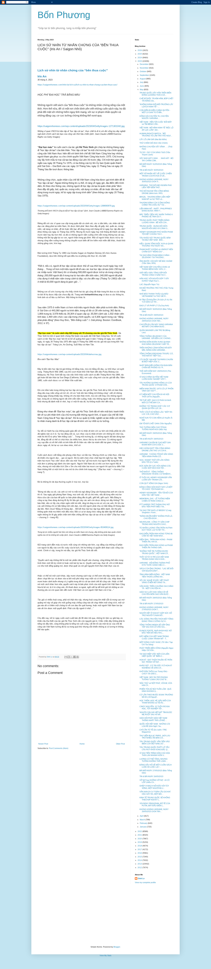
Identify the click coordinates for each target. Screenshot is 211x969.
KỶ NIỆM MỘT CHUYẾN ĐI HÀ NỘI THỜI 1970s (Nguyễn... (154, 395)
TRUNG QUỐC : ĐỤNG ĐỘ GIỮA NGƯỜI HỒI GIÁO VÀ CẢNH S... (154, 227)
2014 (140, 860)
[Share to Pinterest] (77, 656)
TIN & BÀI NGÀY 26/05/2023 (151, 776)
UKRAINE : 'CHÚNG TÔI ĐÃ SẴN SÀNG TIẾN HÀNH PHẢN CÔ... (156, 455)
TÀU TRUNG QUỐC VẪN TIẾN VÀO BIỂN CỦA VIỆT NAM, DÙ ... (154, 742)
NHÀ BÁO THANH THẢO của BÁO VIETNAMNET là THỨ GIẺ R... (153, 295)
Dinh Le (50, 657)
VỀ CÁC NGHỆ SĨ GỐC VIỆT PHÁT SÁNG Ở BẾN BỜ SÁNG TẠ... (154, 581)
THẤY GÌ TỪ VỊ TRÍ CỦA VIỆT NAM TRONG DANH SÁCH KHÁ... (154, 558)
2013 (140, 864)
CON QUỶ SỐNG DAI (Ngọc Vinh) (153, 483)
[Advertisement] (105, 914)
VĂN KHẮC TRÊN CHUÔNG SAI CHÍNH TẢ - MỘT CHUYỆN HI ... (156, 587)
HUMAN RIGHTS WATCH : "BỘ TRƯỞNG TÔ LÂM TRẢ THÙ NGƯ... (155, 134)
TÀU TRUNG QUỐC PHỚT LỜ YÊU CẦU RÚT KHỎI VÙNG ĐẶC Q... (154, 748)
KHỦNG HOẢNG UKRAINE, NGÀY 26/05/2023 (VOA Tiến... (154, 810)
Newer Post (43, 744)
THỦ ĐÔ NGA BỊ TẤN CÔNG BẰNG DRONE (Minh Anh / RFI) (154, 192)
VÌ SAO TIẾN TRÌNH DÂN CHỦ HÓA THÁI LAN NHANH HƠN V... (154, 754)
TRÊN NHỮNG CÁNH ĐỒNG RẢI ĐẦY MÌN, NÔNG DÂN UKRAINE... (155, 349)
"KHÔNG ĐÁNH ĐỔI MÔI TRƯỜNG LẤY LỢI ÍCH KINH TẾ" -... (156, 105)
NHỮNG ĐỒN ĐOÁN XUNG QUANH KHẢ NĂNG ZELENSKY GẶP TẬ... (154, 343)
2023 (140, 61)
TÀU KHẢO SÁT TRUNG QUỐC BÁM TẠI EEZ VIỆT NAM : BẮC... (155, 239)
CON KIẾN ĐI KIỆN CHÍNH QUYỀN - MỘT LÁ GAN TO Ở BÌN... (154, 111)
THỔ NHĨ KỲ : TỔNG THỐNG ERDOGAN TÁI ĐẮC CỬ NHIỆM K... (155, 473)
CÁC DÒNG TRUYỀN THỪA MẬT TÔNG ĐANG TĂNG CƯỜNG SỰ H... (156, 620)
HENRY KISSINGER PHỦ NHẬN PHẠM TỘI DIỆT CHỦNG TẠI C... (156, 233)
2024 (140, 58)
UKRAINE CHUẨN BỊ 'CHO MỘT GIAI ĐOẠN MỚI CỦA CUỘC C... (155, 443)
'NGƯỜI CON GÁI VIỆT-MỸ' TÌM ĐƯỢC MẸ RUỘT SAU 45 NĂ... (155, 713)
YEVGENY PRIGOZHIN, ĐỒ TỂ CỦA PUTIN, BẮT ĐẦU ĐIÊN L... (154, 804)
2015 (140, 857)
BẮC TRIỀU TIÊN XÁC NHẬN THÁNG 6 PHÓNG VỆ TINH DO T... (156, 215)
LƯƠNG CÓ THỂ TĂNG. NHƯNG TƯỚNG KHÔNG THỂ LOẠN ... (153, 760)
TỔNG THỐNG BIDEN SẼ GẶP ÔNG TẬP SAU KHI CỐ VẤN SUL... (154, 626)
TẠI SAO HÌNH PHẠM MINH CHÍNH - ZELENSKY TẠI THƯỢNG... (154, 256)
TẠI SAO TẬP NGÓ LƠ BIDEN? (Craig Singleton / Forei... (155, 511)
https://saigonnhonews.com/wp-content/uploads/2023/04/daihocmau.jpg (69, 354)
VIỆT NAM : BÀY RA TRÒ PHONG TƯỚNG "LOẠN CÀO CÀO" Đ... (153, 678)
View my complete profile (145, 882)
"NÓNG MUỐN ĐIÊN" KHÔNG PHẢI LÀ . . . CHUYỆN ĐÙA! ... (156, 517)
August (143, 79)
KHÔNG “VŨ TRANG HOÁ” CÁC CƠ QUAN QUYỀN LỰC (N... (154, 407)
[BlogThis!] (68, 656)
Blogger (117, 947)
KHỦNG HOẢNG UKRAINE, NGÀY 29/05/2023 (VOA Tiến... (154, 319)
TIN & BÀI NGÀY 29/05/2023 (151, 315)
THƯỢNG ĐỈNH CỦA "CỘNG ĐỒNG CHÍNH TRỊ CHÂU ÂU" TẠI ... (154, 204)
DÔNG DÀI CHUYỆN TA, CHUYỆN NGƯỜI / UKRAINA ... (154, 117)
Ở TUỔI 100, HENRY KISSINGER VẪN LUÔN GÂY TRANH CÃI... (155, 478)
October (143, 71)
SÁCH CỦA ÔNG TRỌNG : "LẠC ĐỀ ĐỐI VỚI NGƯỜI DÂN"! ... (156, 570)
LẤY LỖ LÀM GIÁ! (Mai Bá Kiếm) (153, 139)
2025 (140, 54)
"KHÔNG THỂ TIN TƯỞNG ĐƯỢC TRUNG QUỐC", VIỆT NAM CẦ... (154, 552)
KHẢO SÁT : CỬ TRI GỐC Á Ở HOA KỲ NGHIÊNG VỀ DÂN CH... (155, 666)
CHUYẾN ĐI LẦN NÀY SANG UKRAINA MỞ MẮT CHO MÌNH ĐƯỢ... (156, 325)
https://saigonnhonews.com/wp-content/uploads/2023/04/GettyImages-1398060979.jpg (76, 206)
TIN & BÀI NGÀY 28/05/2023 (151, 439)
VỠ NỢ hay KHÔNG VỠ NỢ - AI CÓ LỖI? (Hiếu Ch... (154, 781)
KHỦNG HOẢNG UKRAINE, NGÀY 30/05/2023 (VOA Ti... (154, 180)
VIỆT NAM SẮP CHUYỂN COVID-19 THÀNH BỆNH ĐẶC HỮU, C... (154, 268)
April (142, 816)
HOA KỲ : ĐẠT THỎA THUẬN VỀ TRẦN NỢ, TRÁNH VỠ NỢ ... (155, 661)
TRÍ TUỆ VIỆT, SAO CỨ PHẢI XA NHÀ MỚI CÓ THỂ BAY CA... (155, 401)
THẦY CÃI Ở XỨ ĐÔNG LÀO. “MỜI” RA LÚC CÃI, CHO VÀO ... (155, 413)
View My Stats (105, 955)
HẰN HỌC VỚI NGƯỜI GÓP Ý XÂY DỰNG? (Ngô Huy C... (154, 279)
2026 (140, 50)
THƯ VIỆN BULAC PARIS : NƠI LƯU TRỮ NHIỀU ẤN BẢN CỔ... (154, 737)
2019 (140, 842)
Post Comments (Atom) (58, 748)
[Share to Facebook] (74, 656)
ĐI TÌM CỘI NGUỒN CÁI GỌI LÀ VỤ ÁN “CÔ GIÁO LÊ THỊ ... (155, 301)
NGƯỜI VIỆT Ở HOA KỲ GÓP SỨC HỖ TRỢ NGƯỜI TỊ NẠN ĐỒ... (155, 614)
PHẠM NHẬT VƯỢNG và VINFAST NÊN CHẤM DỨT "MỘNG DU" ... (156, 250)
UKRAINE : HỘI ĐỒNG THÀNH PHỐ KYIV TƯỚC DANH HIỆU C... (154, 564)
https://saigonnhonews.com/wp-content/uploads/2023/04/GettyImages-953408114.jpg (75, 527)
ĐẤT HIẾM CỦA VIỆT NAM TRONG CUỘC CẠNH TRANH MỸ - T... (154, 637)
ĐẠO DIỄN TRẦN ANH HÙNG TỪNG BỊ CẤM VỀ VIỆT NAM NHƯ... (155, 535)
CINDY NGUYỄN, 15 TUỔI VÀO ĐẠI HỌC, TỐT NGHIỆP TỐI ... (154, 707)
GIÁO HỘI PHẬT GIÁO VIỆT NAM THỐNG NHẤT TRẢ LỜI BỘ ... (153, 719)
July (142, 82)
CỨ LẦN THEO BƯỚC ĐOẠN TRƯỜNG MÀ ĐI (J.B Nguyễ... (156, 696)
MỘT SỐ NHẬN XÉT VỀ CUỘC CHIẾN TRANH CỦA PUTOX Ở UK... (155, 174)
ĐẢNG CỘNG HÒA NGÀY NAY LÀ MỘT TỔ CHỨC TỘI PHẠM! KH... (155, 488)
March (143, 820)
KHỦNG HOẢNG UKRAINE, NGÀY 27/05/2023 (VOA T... (154, 608)
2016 (140, 853)
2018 (140, 846)
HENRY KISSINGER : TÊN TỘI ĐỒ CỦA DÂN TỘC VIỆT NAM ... (156, 494)
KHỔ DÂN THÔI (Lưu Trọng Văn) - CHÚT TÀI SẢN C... (153, 672)
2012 (140, 867)
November (144, 68)
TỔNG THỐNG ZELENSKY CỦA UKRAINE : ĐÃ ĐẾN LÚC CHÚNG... (155, 337)
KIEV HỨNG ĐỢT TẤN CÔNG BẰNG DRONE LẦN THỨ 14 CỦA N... (154, 449)
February (144, 823)
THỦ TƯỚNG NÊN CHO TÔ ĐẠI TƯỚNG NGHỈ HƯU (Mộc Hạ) (153, 428)
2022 (140, 831)
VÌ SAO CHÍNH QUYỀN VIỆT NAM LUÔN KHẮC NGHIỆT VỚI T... (153, 378)
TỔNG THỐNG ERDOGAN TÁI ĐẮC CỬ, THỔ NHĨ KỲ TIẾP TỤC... (156, 355)
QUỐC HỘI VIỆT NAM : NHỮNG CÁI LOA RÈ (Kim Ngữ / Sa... (154, 725)
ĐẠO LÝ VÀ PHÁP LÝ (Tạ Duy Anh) (154, 306)
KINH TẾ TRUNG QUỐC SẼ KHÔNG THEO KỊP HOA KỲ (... (154, 799)
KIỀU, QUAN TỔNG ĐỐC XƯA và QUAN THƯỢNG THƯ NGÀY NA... (156, 245)
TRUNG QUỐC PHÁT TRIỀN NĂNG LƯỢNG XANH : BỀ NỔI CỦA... (154, 221)
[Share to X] (71, 656)
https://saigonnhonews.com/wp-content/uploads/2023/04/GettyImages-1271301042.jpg (81, 126)
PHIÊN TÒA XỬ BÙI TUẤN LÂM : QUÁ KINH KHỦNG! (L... (155, 690)
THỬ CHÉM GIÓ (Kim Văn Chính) (153, 143)
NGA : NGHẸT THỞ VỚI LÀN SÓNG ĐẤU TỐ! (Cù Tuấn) (154, 461)
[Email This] (65, 656)
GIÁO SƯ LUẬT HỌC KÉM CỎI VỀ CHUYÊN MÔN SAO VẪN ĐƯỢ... (154, 593)
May (142, 89)
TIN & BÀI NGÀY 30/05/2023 (151, 170)
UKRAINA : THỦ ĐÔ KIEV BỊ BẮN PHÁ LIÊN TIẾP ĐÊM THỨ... (155, 186)
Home (82, 744)
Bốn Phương (64, 15)
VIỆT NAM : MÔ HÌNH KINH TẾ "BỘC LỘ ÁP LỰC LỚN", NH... (156, 129)
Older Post (120, 744)
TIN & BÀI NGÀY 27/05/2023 (151, 604)
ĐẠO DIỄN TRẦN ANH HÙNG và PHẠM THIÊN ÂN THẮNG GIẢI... (156, 546)
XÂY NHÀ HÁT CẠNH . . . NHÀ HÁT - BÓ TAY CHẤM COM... (156, 159)
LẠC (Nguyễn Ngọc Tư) (149, 284)
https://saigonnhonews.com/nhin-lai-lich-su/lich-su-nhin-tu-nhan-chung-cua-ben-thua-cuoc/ (77, 85)
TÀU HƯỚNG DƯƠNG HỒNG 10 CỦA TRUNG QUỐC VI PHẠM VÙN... (155, 384)
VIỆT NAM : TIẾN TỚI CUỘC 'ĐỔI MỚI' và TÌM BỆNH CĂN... (155, 123)
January (143, 827)
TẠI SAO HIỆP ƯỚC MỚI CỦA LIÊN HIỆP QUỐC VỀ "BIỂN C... (154, 655)
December (144, 64)
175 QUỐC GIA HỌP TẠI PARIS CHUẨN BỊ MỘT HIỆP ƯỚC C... (156, 360)
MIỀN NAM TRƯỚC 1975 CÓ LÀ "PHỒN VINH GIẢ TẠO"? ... (156, 390)
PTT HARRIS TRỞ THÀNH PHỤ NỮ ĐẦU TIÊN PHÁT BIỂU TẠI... (154, 505)
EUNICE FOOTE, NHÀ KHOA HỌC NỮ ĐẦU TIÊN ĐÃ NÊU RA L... (155, 632)
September (145, 75)
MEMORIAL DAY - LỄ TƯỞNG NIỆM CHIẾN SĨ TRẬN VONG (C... (154, 500)
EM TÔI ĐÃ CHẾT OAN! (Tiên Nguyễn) (155, 423)
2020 (140, 839)
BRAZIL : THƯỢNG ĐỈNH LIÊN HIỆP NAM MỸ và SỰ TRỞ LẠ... (154, 198)
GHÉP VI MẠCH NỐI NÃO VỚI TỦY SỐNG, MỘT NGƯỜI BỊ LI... (154, 787)
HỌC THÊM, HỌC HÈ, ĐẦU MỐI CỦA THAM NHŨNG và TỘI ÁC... (155, 702)
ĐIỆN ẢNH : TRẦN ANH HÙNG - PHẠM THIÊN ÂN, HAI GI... (155, 540)
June (142, 86)
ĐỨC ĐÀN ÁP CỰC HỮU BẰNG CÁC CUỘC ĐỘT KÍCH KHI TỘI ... (155, 467)
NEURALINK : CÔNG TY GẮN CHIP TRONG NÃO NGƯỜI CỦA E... (154, 523)
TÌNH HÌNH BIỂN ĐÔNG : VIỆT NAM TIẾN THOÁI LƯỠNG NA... (154, 575)
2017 (140, 849)
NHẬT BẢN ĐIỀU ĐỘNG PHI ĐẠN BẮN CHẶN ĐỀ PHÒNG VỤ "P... (155, 366)
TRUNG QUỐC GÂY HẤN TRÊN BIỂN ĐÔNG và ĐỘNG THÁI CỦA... (155, 94)
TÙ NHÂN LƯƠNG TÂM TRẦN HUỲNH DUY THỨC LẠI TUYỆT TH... (155, 529)
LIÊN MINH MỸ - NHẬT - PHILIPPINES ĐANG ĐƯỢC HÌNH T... (155, 210)
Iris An (42, 76)
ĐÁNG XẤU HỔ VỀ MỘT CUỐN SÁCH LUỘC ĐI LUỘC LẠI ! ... (155, 766)
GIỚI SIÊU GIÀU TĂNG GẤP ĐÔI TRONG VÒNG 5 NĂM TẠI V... (153, 274)
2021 (140, 835)
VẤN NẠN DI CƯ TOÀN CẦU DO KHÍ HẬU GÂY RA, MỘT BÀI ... (154, 793)
